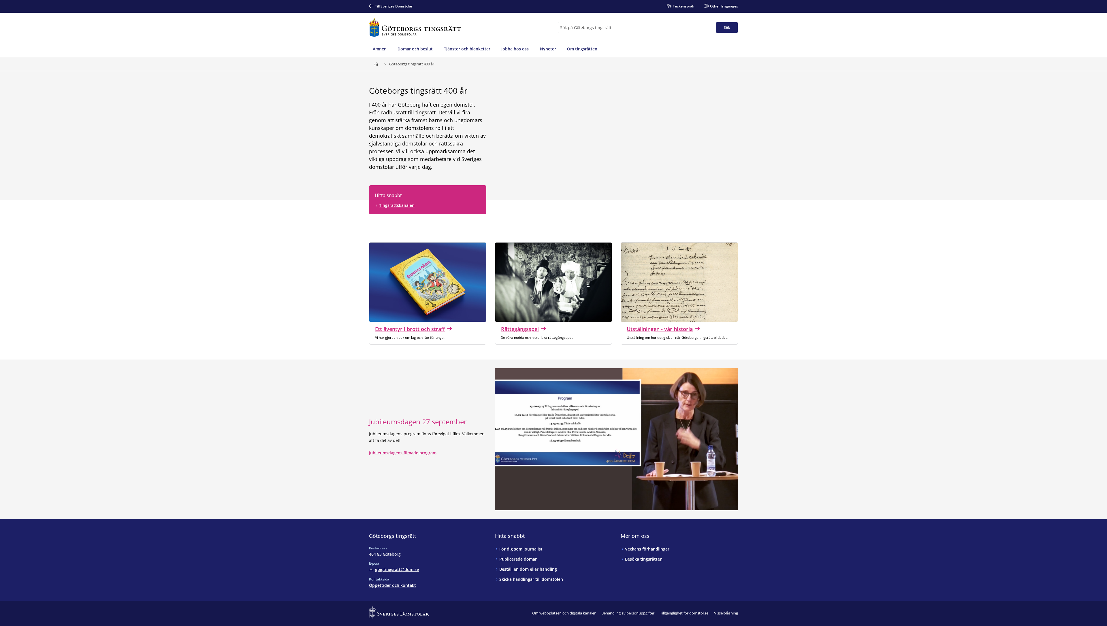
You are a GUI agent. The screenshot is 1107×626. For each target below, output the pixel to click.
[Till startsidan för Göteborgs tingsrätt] (415, 27)
